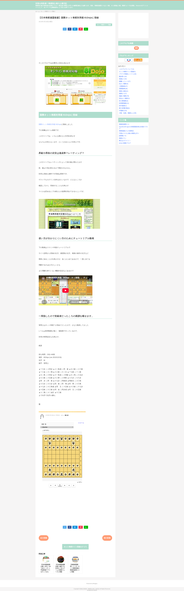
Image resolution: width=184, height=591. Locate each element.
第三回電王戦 (124, 108)
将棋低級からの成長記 (126, 131)
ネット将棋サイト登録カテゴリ (75, 547)
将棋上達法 (123, 91)
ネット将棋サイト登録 (104, 24)
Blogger (95, 583)
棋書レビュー (124, 81)
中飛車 (123, 110)
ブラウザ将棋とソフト (127, 74)
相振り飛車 (124, 96)
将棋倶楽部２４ (124, 124)
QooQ (95, 590)
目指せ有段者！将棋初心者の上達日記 (51, 3)
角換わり (123, 79)
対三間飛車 (123, 101)
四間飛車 (123, 88)
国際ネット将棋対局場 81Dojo (50, 124)
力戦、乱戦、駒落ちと (127, 113)
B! (75, 29)
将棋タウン (122, 138)
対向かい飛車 (124, 98)
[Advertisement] (75, 46)
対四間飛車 (124, 103)
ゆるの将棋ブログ (125, 143)
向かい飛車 (123, 84)
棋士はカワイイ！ (125, 140)
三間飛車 (123, 86)
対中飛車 (123, 106)
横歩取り (123, 76)
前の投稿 (107, 538)
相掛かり (123, 93)
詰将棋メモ (122, 135)
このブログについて (126, 69)
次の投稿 (43, 538)
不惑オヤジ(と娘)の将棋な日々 (129, 133)
